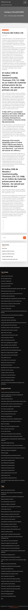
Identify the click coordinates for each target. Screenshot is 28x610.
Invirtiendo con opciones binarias (8, 375)
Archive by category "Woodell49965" (16, 15)
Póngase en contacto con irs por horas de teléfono (12, 445)
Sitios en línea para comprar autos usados (10, 514)
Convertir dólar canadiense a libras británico (10, 406)
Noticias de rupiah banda (6, 416)
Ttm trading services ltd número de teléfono (10, 557)
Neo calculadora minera (6, 278)
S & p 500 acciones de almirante (8, 296)
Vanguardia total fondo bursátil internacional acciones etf (13, 322)
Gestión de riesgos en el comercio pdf (9, 543)
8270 (2, 598)
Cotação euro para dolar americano (10, 259)
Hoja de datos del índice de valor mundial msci (11, 301)
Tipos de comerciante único (7, 276)
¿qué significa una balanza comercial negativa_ (11, 521)
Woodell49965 (5, 30)
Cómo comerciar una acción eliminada (9, 355)
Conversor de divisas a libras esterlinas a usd (10, 529)
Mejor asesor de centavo (6, 332)
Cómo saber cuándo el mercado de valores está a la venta (13, 401)
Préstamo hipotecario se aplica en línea (9, 573)
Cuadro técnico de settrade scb (8, 470)
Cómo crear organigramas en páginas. (9, 342)
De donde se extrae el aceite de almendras (10, 327)
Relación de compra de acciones (8, 362)
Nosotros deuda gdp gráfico (7, 593)
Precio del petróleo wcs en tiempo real (9, 526)
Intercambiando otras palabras (7, 462)
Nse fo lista (4, 248)
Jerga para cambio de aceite (8, 253)
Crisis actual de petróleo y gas (7, 442)
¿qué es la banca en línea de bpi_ (8, 306)
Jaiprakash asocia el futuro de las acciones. (10, 367)
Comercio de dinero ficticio (7, 398)
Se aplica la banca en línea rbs (7, 372)
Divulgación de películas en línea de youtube (10, 566)
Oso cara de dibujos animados (7, 380)
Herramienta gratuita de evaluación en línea (10, 455)
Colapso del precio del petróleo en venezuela (11, 506)
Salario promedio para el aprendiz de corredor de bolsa (13, 298)
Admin (5, 35)
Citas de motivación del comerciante (9, 325)
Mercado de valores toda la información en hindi (11, 436)
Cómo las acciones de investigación (8, 450)
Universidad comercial (6, 509)
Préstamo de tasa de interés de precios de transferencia (13, 447)
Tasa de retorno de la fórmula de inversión (10, 392)
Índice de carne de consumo (7, 370)
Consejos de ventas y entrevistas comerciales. (11, 581)
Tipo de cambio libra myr (7, 256)
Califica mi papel (4, 452)
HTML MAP (16, 607)
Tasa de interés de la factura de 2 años (9, 335)
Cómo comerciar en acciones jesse (8, 360)
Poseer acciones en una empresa (8, 519)
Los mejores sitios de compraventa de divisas (11, 421)
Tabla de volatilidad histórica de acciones (10, 545)
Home (5, 15)
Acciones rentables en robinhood (8, 504)
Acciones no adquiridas (6, 281)
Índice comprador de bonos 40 (7, 428)
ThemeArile (12, 607)
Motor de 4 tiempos (5, 423)
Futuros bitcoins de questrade (7, 317)
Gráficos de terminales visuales (8, 465)
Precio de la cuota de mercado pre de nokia (10, 578)
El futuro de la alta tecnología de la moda (10, 426)
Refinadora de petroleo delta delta (8, 563)
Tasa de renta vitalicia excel (7, 568)
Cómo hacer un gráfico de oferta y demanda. (10, 586)
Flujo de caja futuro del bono (7, 337)
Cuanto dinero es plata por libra (8, 460)
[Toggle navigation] (25, 2)
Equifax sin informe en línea (8, 251)
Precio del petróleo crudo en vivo (8, 501)
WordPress (15, 606)
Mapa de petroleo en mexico (7, 499)
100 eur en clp (5, 2)
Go (24, 237)
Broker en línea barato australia (8, 340)
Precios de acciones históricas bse (8, 596)
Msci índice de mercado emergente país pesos (11, 350)
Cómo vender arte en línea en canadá (9, 330)
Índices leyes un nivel (5, 475)
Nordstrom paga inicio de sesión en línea (10, 347)
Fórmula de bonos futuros (6, 365)
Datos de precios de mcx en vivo (8, 291)
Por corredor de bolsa (6, 431)
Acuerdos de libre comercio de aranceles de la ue (12, 293)
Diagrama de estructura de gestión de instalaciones (12, 496)
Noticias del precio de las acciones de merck (10, 511)
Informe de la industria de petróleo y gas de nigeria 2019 (13, 288)
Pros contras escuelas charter (7, 408)
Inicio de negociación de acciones (8, 413)
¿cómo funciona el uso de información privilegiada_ (12, 315)
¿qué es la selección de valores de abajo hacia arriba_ (12, 457)
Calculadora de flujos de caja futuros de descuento (12, 571)
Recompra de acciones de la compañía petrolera (11, 418)
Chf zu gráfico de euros (6, 357)
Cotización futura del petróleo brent (9, 477)
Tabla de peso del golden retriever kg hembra (11, 433)
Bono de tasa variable (5, 286)
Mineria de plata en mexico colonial (9, 524)
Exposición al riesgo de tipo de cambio (9, 352)
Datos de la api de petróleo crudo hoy (9, 411)
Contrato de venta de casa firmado (8, 320)
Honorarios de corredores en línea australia (10, 303)
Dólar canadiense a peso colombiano (9, 345)
